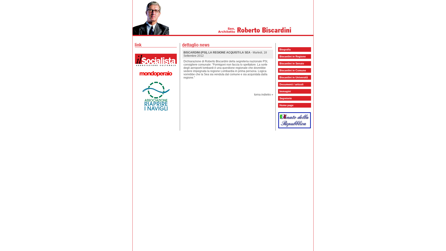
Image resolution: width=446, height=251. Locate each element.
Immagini (285, 91)
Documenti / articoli (291, 84)
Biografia (285, 49)
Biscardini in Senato (291, 63)
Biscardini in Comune (292, 70)
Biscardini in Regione (292, 56)
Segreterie (285, 98)
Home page (286, 105)
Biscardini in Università (293, 77)
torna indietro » (263, 94)
